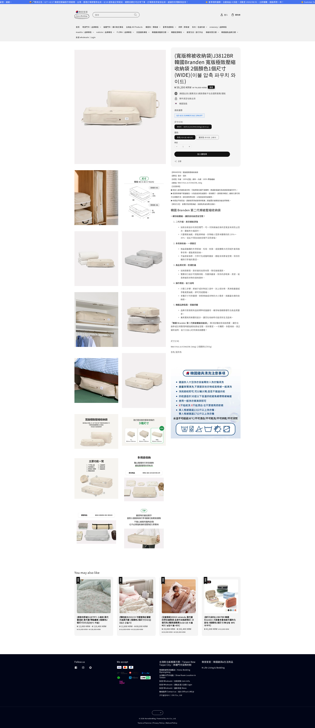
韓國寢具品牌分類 (228, 32)
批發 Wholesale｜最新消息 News (173, 688)
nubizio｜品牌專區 (104, 32)
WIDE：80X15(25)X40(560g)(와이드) (193, 127)
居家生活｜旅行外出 (195, 32)
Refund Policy (171, 723)
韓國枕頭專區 (176, 32)
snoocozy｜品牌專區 (218, 27)
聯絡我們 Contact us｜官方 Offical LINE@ (176, 691)
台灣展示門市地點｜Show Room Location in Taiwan (177, 676)
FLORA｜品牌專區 (124, 32)
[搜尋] (135, 14)
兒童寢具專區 (141, 32)
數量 (176, 142)
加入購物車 (202, 154)
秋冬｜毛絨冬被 (198, 27)
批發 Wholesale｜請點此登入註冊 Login (175, 684)
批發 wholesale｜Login (86, 37)
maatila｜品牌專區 (84, 32)
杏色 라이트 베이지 (185, 137)
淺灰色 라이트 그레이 (207, 137)
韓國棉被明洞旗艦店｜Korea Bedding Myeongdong (174, 671)
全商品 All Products (134, 27)
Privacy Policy (159, 723)
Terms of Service (144, 723)
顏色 (176, 132)
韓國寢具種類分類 (159, 32)
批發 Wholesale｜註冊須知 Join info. (174, 681)
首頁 (77, 27)
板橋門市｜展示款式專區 (113, 27)
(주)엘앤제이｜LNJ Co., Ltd (170, 695)
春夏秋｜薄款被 (152, 27)
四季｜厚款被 (184, 27)
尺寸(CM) (178, 121)
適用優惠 (178, 110)
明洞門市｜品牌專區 (90, 27)
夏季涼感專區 (168, 27)
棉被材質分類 (211, 32)
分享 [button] (179, 161)
